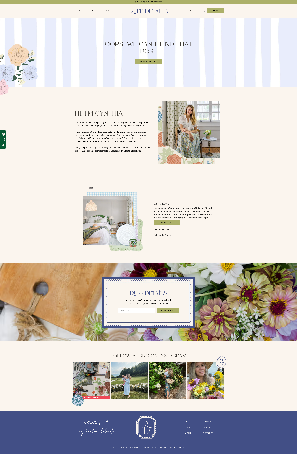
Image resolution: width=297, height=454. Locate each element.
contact (207, 427)
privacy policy (149, 447)
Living (93, 11)
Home (106, 11)
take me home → (149, 61)
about (208, 422)
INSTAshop (208, 433)
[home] (148, 11)
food (79, 11)
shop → (216, 11)
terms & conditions (172, 447)
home (188, 422)
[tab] (184, 214)
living (188, 433)
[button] (79, 10)
